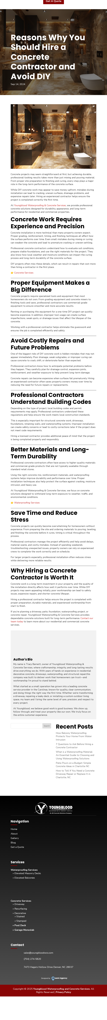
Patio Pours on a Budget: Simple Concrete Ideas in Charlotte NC (73, 764)
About (14, 833)
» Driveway (18, 904)
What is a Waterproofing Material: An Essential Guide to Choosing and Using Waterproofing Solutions (75, 755)
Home (14, 829)
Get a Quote (17, 847)
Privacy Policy (63, 992)
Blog (13, 842)
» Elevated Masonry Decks (27, 873)
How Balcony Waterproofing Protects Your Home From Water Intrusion (74, 736)
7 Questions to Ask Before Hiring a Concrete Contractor (74, 746)
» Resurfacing (20, 908)
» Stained (20, 916)
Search (47, 726)
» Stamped (20, 920)
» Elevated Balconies (24, 877)
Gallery (15, 838)
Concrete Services (23, 272)
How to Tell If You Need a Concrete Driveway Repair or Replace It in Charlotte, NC (75, 774)
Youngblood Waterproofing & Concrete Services (40, 205)
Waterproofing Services (27, 502)
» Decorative (19, 913)
